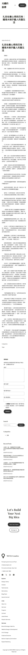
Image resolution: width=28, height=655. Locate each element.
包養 (8, 68)
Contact (22, 5)
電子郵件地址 (7, 390)
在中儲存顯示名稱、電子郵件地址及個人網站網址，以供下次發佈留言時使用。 (15, 405)
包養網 (24, 76)
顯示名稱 (6, 384)
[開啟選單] (15, 5)
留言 (5, 367)
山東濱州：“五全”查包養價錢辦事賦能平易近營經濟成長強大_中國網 (13, 463)
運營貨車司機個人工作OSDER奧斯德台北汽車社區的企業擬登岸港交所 (13, 456)
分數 (8, 435)
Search (21, 425)
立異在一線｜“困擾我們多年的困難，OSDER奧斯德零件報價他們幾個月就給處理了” (13, 448)
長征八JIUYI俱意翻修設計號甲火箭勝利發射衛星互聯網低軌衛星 (14, 477)
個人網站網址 (7, 397)
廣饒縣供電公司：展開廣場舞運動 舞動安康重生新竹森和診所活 (13, 470)
